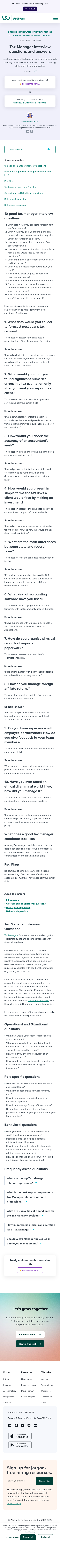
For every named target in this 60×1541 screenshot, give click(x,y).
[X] (31, 131)
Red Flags (9, 181)
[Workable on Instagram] (35, 1426)
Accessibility (46, 1396)
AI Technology (9, 1391)
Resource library (28, 1385)
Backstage (46, 1391)
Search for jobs (28, 1396)
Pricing (6, 1379)
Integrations (8, 1396)
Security (7, 1402)
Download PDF (15, 149)
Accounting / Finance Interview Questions (30, 36)
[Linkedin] (27, 131)
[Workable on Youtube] (22, 1426)
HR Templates (24, 32)
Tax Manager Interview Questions (21, 187)
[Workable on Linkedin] (10, 1426)
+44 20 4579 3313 (42, 1418)
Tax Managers (11, 935)
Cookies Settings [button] (12, 1537)
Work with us (47, 1385)
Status (44, 1402)
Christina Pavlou (30, 122)
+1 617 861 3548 (26, 1412)
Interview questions (42, 32)
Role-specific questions (18, 907)
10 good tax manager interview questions (25, 165)
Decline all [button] (45, 1537)
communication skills (38, 1000)
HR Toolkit (12, 32)
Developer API (27, 1391)
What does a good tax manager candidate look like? (27, 173)
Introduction (12, 900)
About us (45, 1379)
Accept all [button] (28, 1537)
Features (7, 1385)
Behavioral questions (17, 911)
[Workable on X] (29, 1426)
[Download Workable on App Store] (19, 1436)
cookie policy (30, 1532)
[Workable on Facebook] (16, 1426)
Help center (26, 1379)
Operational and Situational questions (26, 903)
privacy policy (14, 1503)
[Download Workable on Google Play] (19, 1445)
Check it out (30, 9)
